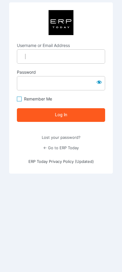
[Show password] (99, 82)
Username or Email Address (43, 45)
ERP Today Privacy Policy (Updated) (61, 161)
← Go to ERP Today (61, 147)
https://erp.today (61, 22)
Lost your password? (61, 137)
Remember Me (38, 98)
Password (26, 72)
